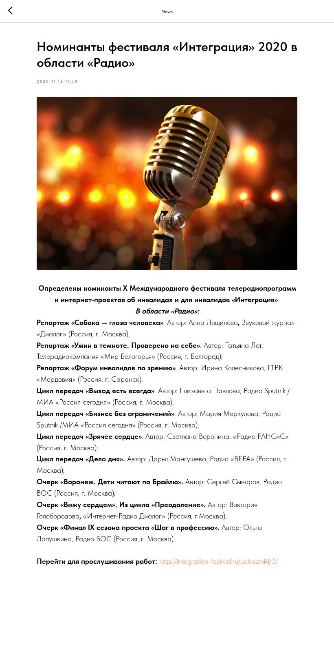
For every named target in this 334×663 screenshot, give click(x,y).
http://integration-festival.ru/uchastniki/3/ (218, 561)
